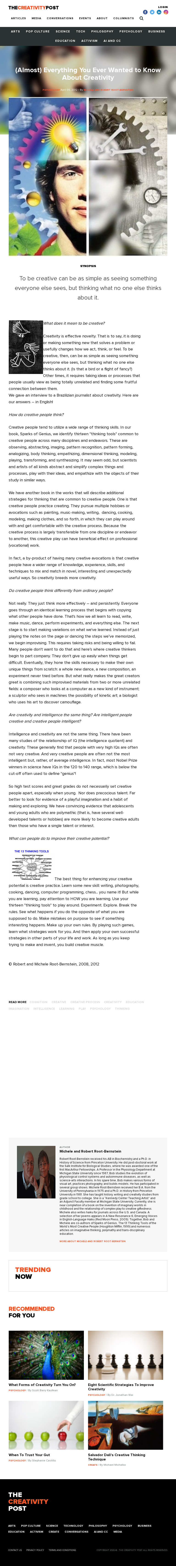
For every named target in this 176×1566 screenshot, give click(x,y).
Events (85, 18)
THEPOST (28, 1502)
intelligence (44, 1008)
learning (66, 1008)
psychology (100, 1008)
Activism (89, 41)
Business (156, 31)
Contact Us (15, 1550)
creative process (85, 1002)
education (135, 1002)
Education (65, 41)
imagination (19, 1008)
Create (54, 1532)
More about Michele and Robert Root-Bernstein (93, 1241)
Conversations (60, 18)
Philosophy (102, 31)
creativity (113, 1002)
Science (63, 31)
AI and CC (112, 41)
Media (36, 18)
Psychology (130, 31)
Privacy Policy (35, 1550)
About (102, 18)
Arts (15, 31)
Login (163, 7)
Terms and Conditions (62, 1550)
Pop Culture (38, 31)
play (82, 1008)
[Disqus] (88, 1079)
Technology (73, 1526)
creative (59, 1002)
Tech (80, 31)
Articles (18, 18)
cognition (38, 1002)
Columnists (123, 18)
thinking (122, 1008)
